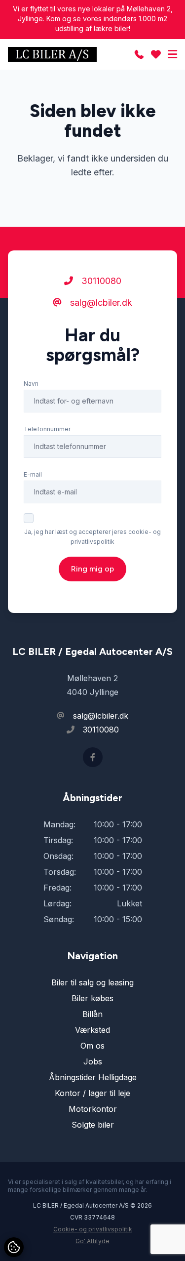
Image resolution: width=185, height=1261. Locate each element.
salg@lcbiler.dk (100, 302)
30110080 (100, 281)
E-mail (33, 474)
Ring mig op (92, 568)
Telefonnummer (47, 429)
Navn (31, 383)
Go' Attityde (92, 1241)
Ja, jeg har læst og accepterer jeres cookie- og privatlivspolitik (92, 536)
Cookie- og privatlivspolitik (92, 1229)
